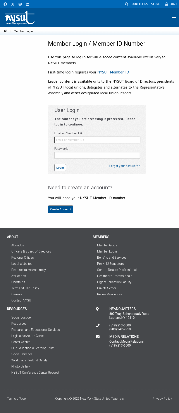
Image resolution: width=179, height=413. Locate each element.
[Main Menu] (174, 17)
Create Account (60, 209)
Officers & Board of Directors (31, 251)
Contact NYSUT (22, 300)
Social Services (22, 354)
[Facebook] (3, 3)
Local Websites (21, 263)
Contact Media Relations (126, 341)
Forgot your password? (124, 166)
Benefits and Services (111, 257)
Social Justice (21, 317)
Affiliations (18, 276)
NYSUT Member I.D (113, 72)
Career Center (20, 342)
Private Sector (106, 288)
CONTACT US (140, 4)
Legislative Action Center (28, 336)
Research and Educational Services (35, 329)
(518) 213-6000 (120, 325)
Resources (18, 323)
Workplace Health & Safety (29, 360)
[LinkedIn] (26, 3)
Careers (16, 294)
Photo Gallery (20, 366)
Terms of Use (16, 398)
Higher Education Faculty (114, 282)
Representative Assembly (28, 270)
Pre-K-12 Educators (110, 263)
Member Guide (107, 245)
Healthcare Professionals (114, 276)
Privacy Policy (162, 398)
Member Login (107, 251)
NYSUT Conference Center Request (35, 372)
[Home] (5, 31)
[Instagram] (18, 3)
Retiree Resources (109, 294)
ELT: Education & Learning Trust (32, 348)
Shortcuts (18, 282)
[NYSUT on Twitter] (11, 3)
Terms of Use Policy (25, 288)
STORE (155, 4)
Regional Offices (22, 257)
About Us (17, 245)
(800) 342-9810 (120, 329)
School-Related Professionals (117, 270)
